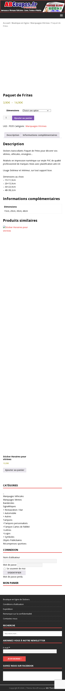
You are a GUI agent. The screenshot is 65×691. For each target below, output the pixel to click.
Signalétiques (9, 506)
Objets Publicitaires (12, 540)
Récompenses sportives (14, 543)
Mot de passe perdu (13, 576)
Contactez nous (10, 618)
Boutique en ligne (20, 23)
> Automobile (9, 513)
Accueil (6, 23)
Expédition (8, 609)
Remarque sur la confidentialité (17, 613)
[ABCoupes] (32, 10)
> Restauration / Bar (13, 509)
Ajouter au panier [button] (14, 470)
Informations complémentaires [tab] (40, 135)
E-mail (6, 647)
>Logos (6, 533)
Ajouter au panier (23, 118)
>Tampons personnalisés (15, 523)
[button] (60, 15)
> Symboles (8, 536)
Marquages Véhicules (13, 496)
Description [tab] (13, 135)
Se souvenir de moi (15, 568)
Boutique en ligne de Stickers (16, 599)
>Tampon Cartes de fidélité (16, 526)
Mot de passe (9, 564)
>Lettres (7, 530)
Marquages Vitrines (40, 23)
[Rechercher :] (32, 633)
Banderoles (8, 503)
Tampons (7, 519)
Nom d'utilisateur (11, 557)
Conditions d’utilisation (13, 604)
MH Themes (51, 688)
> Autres (7, 516)
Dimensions (12, 110)
